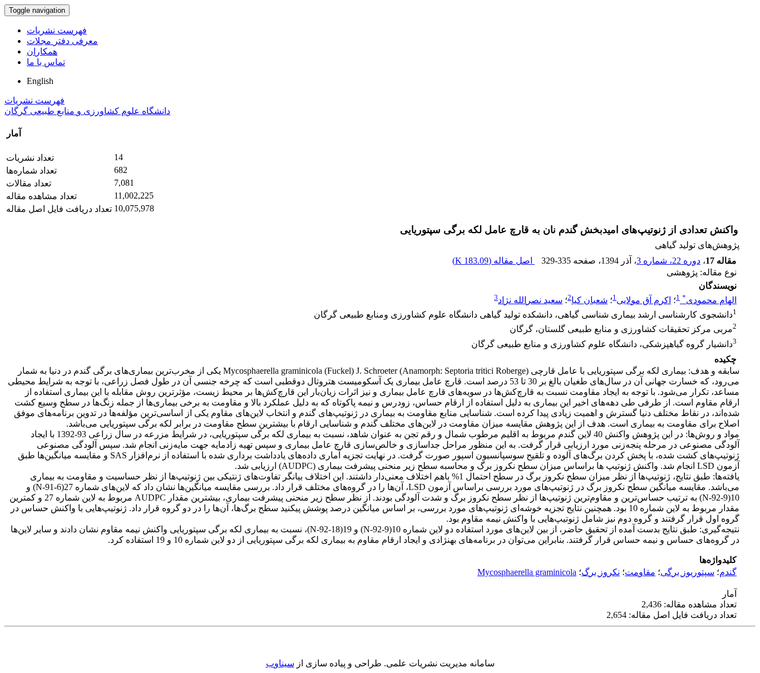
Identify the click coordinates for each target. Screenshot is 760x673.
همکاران (42, 51)
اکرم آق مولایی (643, 300)
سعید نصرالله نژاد (530, 300)
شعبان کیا (589, 300)
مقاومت (640, 572)
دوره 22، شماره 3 (668, 260)
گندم (728, 572)
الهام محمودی (709, 300)
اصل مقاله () (493, 260)
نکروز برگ (600, 572)
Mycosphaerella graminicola (526, 572)
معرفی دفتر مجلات (62, 41)
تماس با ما (46, 62)
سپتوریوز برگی (687, 572)
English (40, 81)
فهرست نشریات (57, 30)
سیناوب (280, 663)
